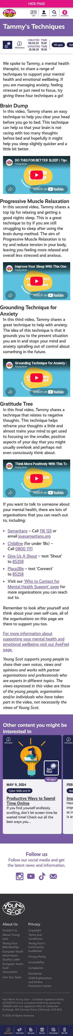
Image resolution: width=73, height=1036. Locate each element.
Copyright (34, 930)
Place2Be (16, 568)
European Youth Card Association (12, 968)
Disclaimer (35, 973)
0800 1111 (24, 548)
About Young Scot (11, 937)
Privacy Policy (37, 956)
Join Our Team (12, 977)
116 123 (46, 531)
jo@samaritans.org (34, 536)
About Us (10, 924)
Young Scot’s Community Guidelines (36, 947)
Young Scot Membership (10, 945)
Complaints (35, 968)
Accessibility (36, 962)
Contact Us (9, 930)
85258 (18, 561)
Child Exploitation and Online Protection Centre (40, 982)
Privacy (34, 924)
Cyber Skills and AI (19, 790)
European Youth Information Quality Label (12, 955)
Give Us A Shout (22, 556)
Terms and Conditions (35, 937)
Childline (15, 543)
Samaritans (18, 531)
